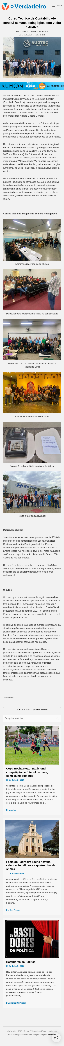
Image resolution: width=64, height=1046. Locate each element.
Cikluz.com (51, 1035)
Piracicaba (11, 810)
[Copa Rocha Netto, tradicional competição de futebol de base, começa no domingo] (32, 770)
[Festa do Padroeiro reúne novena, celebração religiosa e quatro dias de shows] (32, 866)
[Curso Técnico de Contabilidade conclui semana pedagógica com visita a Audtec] (32, 57)
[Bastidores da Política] (32, 963)
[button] (56, 6)
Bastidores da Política (16, 1003)
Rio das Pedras (41, 32)
